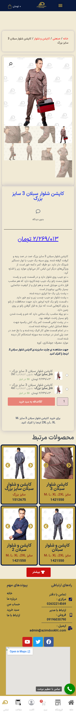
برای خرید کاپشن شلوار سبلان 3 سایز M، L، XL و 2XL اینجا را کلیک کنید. (38, 420)
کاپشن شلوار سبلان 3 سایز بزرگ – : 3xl (31, 373)
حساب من (13, 604)
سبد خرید (13, 610)
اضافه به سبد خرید (29, 402)
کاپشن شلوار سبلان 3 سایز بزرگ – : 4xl (31, 387)
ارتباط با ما (13, 615)
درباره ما (12, 599)
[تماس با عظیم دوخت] (69, 689)
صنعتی (56, 39)
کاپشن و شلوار (42, 39)
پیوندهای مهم (17, 585)
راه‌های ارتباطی (61, 585)
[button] (60, 5)
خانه (65, 39)
